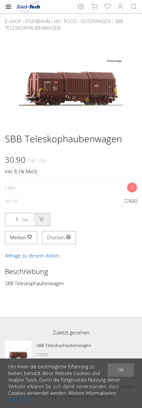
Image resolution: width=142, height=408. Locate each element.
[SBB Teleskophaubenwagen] (18, 354)
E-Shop (13, 21)
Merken (18, 237)
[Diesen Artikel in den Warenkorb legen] (41, 219)
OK (121, 370)
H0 (57, 21)
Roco (70, 21)
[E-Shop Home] (29, 6)
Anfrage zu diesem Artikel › (33, 256)
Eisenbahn (37, 21)
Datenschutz (21, 399)
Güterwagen (96, 21)
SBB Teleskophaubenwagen (63, 345)
